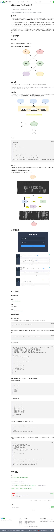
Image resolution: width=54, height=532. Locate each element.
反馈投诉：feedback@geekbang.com (30, 522)
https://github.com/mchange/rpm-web (21, 477)
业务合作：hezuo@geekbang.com (30, 521)
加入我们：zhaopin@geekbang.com (30, 523)
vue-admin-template (16, 301)
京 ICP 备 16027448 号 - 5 (33, 530)
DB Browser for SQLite (18, 311)
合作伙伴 (20, 522)
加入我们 (20, 523)
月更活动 (23, 1)
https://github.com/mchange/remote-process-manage (24, 475)
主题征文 (28, 1)
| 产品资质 (50, 530)
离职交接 (25, 488)
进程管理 (12, 488)
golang (35, 1)
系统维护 (21, 488)
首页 (18, 1)
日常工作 (29, 488)
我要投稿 (20, 521)
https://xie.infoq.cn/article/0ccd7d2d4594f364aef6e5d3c (25, 485)
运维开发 (17, 488)
